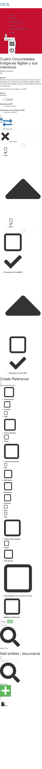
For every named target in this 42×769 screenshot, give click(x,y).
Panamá (9, 100)
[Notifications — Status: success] (6, 35)
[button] (1, 120)
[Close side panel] (1, 116)
